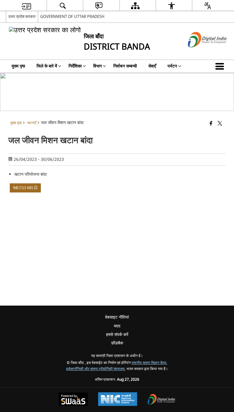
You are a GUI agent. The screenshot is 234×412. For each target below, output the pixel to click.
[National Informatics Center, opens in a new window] (118, 400)
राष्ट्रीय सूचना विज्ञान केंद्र (149, 362)
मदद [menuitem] (117, 326)
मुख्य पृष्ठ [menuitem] (18, 66)
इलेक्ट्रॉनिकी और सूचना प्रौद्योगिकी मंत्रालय (95, 369)
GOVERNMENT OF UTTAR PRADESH (72, 16)
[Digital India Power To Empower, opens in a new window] (161, 400)
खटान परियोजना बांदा (30, 174)
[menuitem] (26, 5)
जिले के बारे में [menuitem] (47, 66)
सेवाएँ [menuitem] (152, 66)
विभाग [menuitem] (97, 66)
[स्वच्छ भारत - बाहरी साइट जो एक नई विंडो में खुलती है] (199, 53)
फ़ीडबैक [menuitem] (117, 343)
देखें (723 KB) (23, 188)
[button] (221, 66)
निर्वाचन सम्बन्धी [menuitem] (125, 66)
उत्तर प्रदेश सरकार (22, 16)
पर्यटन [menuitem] (172, 66)
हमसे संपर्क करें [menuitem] (117, 334)
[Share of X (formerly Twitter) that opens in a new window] (220, 123)
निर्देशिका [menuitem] (75, 66)
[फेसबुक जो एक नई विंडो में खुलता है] (211, 123)
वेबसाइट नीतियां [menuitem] (117, 317)
